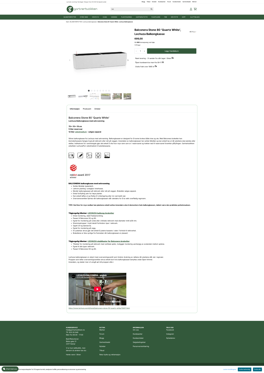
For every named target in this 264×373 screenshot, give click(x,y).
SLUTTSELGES (195, 17)
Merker (194, 1)
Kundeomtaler (177, 1)
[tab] (89, 91)
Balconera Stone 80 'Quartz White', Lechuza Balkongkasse (115, 22)
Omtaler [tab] (97, 109)
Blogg (143, 1)
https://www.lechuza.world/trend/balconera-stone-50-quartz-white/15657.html (99, 308)
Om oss (136, 330)
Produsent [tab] (87, 109)
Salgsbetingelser (139, 342)
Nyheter (102, 346)
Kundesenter (162, 1)
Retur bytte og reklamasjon (109, 355)
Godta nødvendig (244, 369)
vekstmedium (81, 132)
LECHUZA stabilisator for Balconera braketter (109, 241)
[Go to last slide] (69, 96)
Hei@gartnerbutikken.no (75, 330)
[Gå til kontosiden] (191, 9)
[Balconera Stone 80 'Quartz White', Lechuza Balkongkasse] (99, 60)
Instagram (170, 334)
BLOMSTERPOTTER (76, 22)
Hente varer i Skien (73, 355)
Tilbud (148, 1)
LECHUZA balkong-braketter (101, 213)
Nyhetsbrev (170, 338)
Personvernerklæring (141, 346)
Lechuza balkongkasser (90, 22)
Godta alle (257, 369)
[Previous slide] (69, 60)
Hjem (67, 22)
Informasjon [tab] (75, 109)
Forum (169, 1)
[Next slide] (128, 60)
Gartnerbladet (187, 1)
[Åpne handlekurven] (195, 9)
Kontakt (154, 1)
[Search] (151, 9)
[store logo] (82, 9)
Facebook (170, 330)
